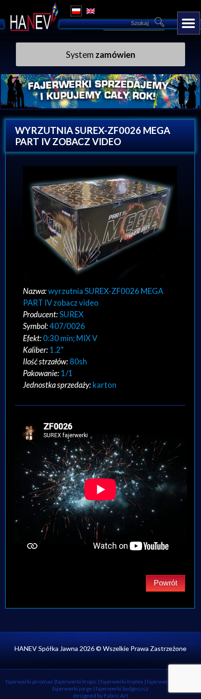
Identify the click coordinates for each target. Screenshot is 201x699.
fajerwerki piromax (29, 681)
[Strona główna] (36, 30)
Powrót (165, 583)
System (100, 54)
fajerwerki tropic (76, 681)
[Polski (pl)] (76, 11)
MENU (188, 23)
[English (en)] (90, 11)
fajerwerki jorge (72, 688)
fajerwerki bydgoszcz (122, 688)
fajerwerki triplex (121, 681)
